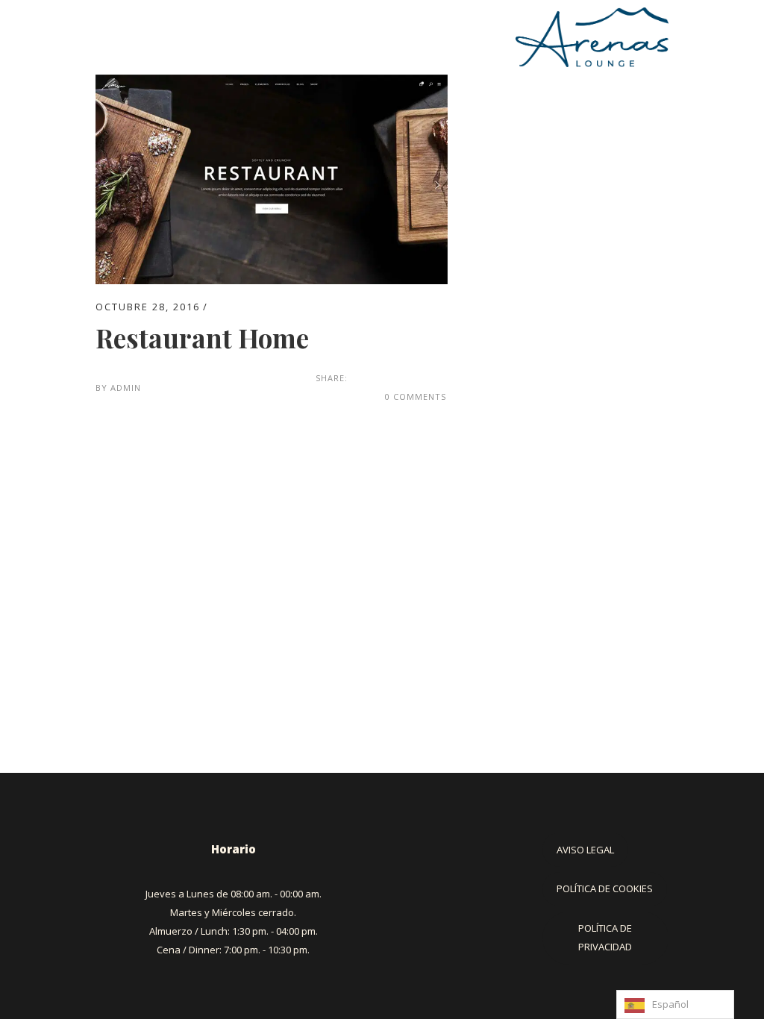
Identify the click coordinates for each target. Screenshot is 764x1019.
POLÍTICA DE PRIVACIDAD (605, 937)
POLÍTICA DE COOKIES (605, 888)
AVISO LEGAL (585, 849)
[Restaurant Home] (272, 83)
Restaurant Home (202, 337)
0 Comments (415, 396)
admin (125, 387)
